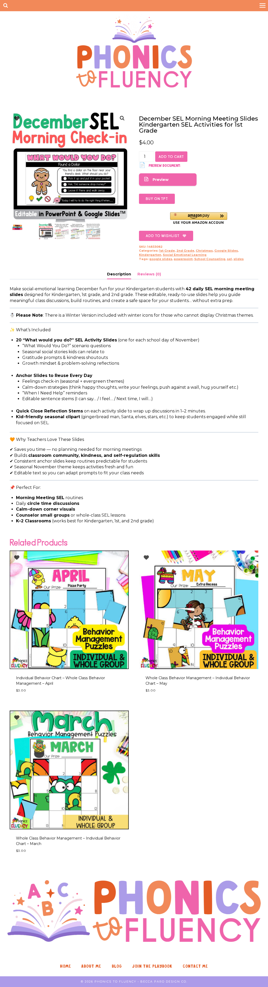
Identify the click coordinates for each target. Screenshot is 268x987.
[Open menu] (262, 5)
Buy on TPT (157, 198)
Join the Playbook (152, 966)
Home (65, 966)
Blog (117, 966)
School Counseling (209, 259)
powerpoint (183, 259)
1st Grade (167, 250)
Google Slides (226, 250)
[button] (122, 118)
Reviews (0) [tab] (149, 274)
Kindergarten (150, 255)
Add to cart (171, 156)
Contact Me (195, 966)
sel (229, 259)
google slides (160, 259)
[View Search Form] (5, 5)
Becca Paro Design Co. (163, 981)
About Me (91, 966)
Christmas (204, 250)
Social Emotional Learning (184, 255)
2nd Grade (185, 250)
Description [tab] (119, 274)
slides (238, 259)
